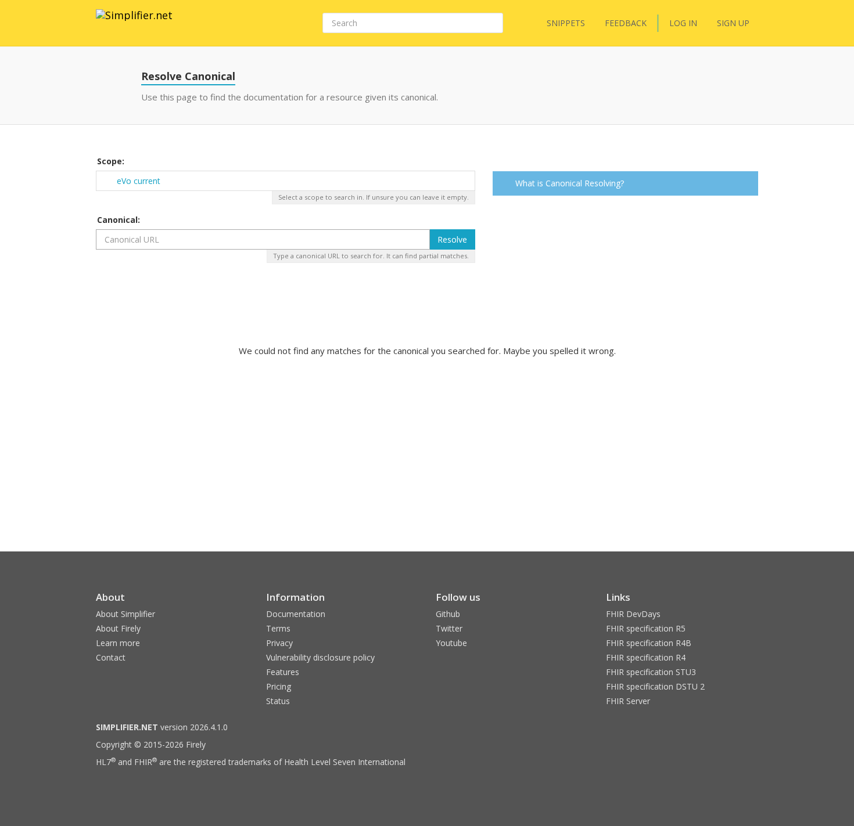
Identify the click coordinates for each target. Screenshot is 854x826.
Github (448, 613)
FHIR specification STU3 (651, 671)
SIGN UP (733, 22)
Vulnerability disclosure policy (320, 657)
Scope (109, 161)
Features (282, 671)
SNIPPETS (566, 22)
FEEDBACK (626, 22)
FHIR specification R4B (648, 642)
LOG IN (683, 22)
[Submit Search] (493, 23)
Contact (110, 657)
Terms (278, 628)
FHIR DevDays (633, 613)
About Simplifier (125, 613)
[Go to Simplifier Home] (134, 22)
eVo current (138, 180)
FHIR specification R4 (646, 657)
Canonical (117, 219)
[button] (747, 184)
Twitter (449, 628)
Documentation (295, 613)
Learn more (118, 642)
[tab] (626, 183)
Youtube (451, 642)
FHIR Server (628, 700)
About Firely (118, 628)
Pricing (278, 686)
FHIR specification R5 (646, 628)
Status (278, 700)
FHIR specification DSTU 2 (655, 686)
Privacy (279, 642)
